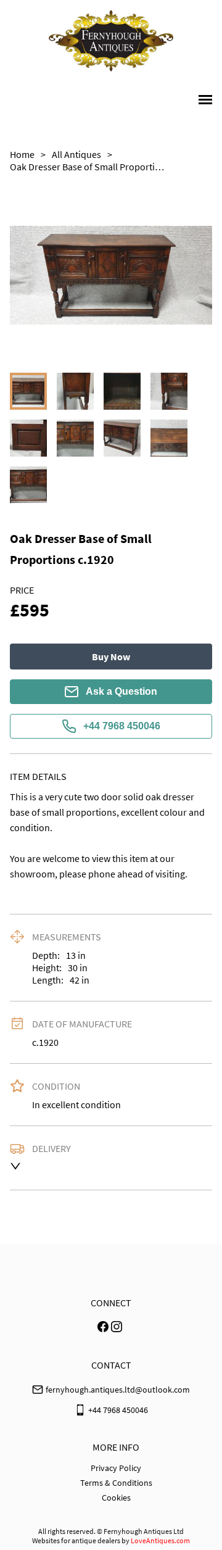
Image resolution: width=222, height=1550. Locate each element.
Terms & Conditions (116, 1482)
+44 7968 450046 (121, 726)
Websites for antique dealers (76, 1540)
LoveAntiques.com (160, 1540)
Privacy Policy (116, 1467)
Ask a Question (121, 691)
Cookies (116, 1497)
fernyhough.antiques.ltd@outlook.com (118, 1389)
